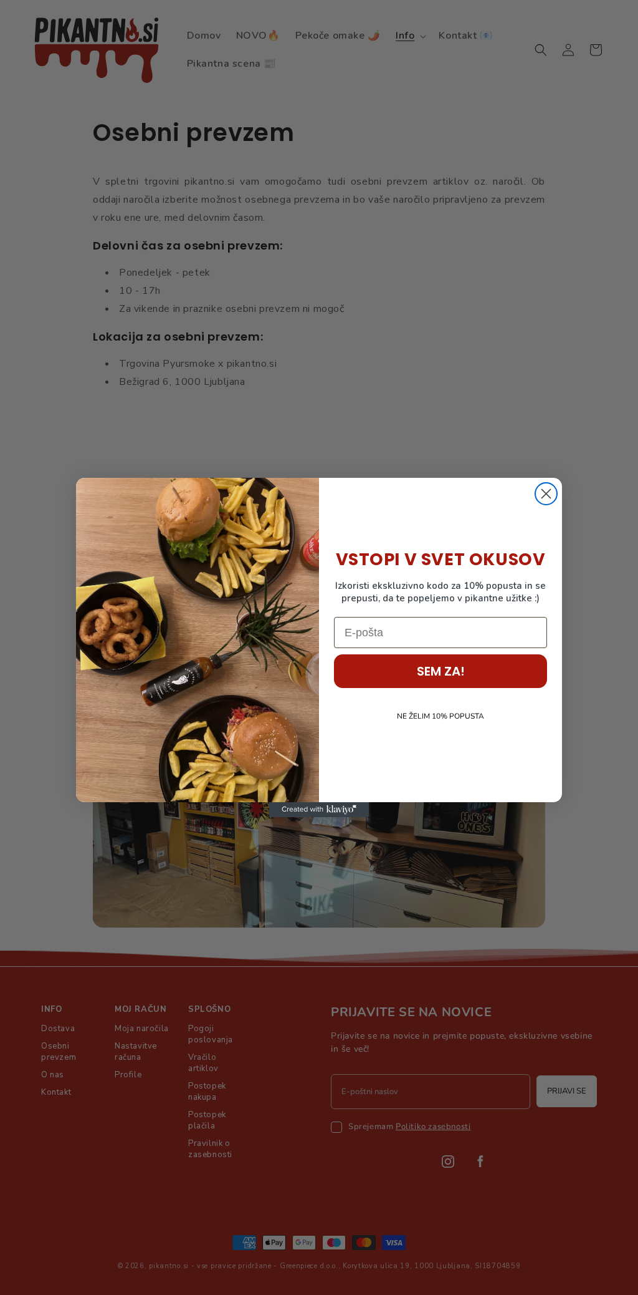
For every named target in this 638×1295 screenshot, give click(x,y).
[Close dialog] (546, 494)
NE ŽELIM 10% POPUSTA (440, 716)
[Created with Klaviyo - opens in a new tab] (319, 809)
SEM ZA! (441, 671)
